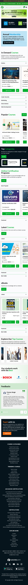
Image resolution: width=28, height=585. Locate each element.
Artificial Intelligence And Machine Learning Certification (14, 527)
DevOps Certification (14, 514)
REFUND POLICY (20, 553)
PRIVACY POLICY (13, 553)
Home (3, 3)
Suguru (3, 315)
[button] (3, 13)
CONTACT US (22, 551)
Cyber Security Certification (14, 523)
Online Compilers (11, 3)
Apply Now (7, 433)
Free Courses (14, 543)
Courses (14, 533)
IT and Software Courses (14, 454)
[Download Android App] (8, 568)
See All (24, 114)
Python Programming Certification (14, 520)
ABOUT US (4, 551)
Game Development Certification (14, 516)
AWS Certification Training (14, 519)
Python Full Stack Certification (14, 504)
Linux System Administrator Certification (14, 525)
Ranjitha (5, 260)
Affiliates (14, 541)
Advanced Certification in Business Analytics (14, 496)
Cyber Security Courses (14, 450)
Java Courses (14, 471)
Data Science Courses (14, 479)
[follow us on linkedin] (18, 564)
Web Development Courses (14, 458)
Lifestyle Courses (14, 456)
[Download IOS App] (19, 568)
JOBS (18, 551)
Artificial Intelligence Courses (14, 474)
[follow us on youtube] (14, 564)
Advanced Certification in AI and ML (14, 501)
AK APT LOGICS (6, 84)
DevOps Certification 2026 (9, 203)
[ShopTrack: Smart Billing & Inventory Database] (14, 13)
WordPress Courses (14, 462)
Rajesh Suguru (16, 315)
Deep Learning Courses (14, 475)
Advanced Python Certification (14, 498)
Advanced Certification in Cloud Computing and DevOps (14, 495)
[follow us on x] (10, 564)
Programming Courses (14, 447)
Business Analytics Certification (14, 512)
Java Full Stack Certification (14, 503)
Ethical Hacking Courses (14, 482)
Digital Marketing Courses (14, 461)
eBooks (14, 536)
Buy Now (9, 90)
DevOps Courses (14, 472)
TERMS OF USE (6, 553)
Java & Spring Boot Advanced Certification (14, 491)
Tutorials (14, 538)
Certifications (14, 535)
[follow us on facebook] (6, 564)
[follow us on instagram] (21, 564)
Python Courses (14, 469)
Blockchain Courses (14, 485)
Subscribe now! (9, 42)
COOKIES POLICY (12, 554)
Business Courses (14, 453)
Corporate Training (14, 544)
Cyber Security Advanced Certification (14, 499)
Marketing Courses (14, 451)
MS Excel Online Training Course (10, 132)
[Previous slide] (21, 412)
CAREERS (14, 551)
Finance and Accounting (14, 448)
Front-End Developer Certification (14, 517)
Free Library (26, 3)
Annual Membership (14, 540)
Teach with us (14, 546)
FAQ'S (18, 554)
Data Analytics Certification (14, 506)
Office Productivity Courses (14, 459)
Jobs (19, 3)
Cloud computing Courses (14, 480)
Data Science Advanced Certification (14, 493)
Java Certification (14, 522)
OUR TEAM (9, 551)
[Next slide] (25, 412)
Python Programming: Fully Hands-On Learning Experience (10, 81)
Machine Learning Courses (14, 477)
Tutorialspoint (7, 136)
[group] (10, 162)
